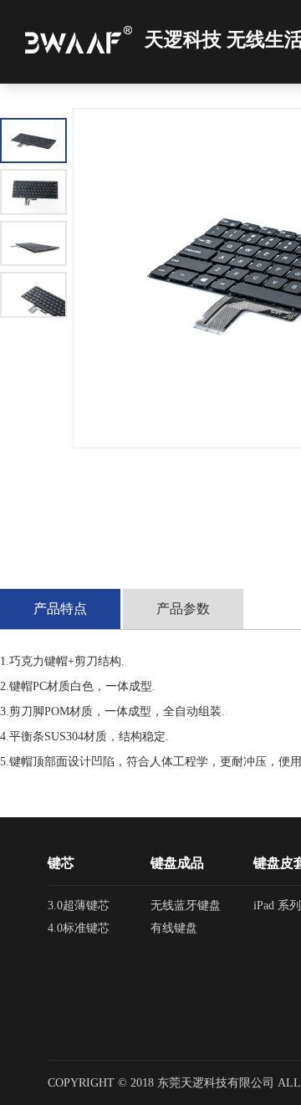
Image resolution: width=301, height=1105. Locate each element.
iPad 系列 (277, 905)
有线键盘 (173, 928)
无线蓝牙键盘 (185, 905)
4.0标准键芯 (79, 928)
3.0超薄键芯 (79, 905)
